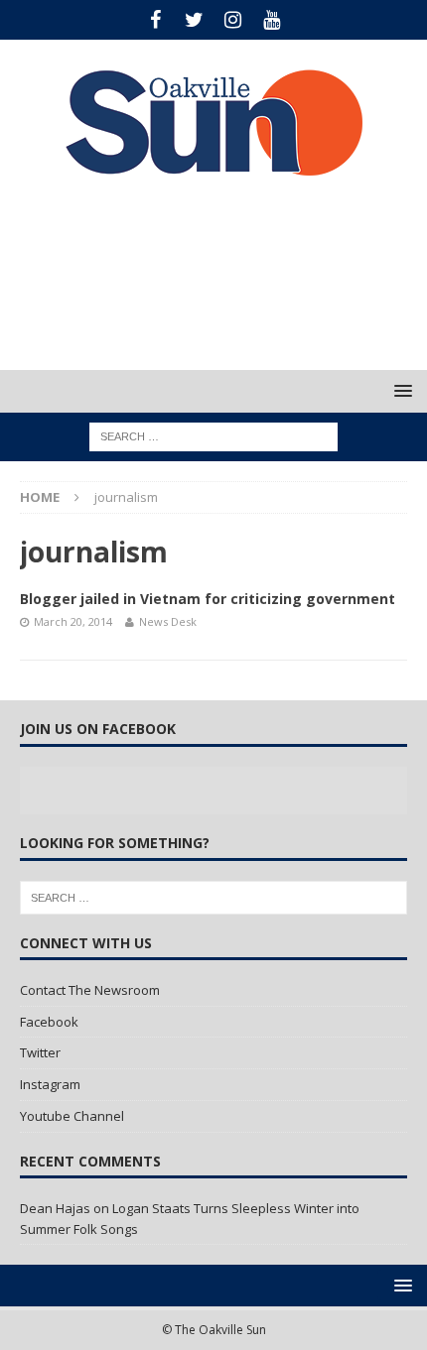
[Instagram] (232, 20)
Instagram (50, 1084)
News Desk (168, 621)
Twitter (40, 1052)
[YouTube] (271, 20)
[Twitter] (194, 20)
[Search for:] (213, 436)
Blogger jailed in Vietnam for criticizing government (207, 598)
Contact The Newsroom (90, 990)
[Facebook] (155, 20)
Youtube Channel (72, 1116)
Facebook (49, 1022)
